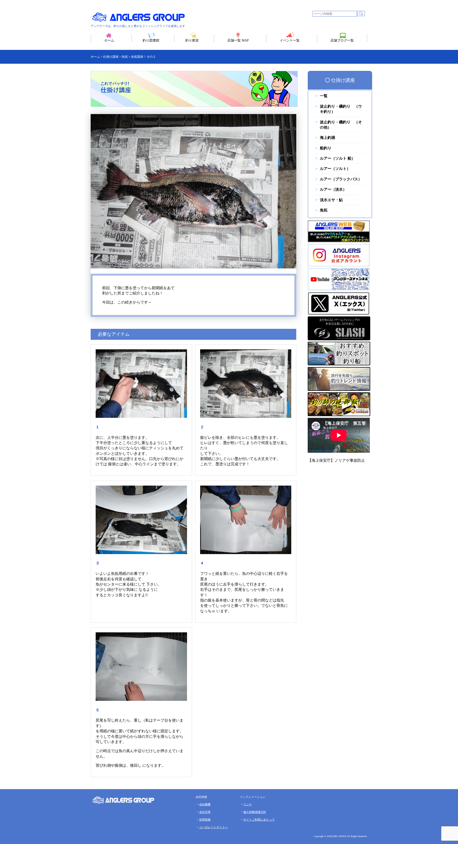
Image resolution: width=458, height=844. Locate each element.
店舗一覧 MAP (238, 40)
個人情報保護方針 (254, 812)
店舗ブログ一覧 (342, 40)
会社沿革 (205, 812)
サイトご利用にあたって (259, 819)
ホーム (109, 40)
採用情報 (205, 819)
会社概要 (205, 804)
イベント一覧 (290, 40)
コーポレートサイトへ (213, 827)
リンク (247, 804)
